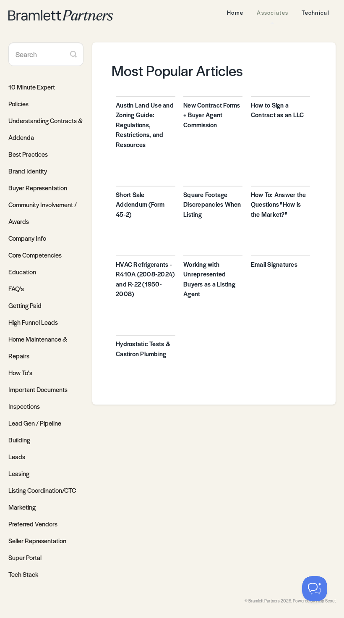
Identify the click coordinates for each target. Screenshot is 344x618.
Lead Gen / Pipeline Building (34, 431)
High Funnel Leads (33, 322)
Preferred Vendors (32, 523)
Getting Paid (25, 305)
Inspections (24, 406)
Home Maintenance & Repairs (37, 347)
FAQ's (16, 288)
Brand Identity (27, 170)
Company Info (27, 238)
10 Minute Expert (31, 86)
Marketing (22, 506)
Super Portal (25, 557)
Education (22, 271)
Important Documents (38, 389)
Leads (16, 456)
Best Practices (28, 154)
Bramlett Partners (264, 601)
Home (235, 12)
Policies (18, 103)
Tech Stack (23, 574)
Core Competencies (35, 254)
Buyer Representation (37, 187)
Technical (315, 12)
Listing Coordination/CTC (42, 490)
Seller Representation (37, 540)
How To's (20, 372)
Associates (272, 12)
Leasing (18, 473)
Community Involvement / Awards (42, 213)
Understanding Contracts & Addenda (45, 129)
